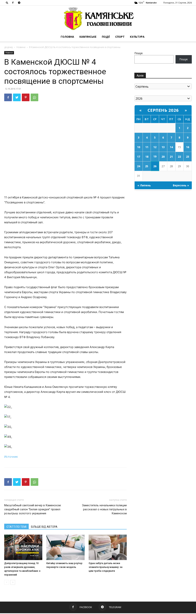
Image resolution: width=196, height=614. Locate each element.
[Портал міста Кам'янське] (98, 19)
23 (187, 156)
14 (171, 147)
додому (8, 47)
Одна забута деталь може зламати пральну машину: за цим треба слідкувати (105, 567)
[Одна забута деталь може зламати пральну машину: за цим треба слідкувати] (108, 547)
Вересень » (181, 185)
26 (154, 166)
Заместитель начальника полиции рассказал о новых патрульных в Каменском (104, 509)
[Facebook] (13, 2)
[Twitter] (17, 97)
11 (146, 147)
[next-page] (12, 582)
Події (106, 36)
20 (163, 156)
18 (146, 156)
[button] (7, 2)
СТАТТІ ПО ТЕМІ (16, 526)
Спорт (120, 36)
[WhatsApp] (34, 97)
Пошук (138, 53)
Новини (20, 47)
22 (179, 156)
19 (154, 156)
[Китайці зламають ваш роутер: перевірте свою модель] (65, 547)
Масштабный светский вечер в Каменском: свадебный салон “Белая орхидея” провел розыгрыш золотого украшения (32, 509)
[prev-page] (6, 582)
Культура (137, 36)
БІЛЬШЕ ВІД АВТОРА (44, 526)
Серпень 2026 (163, 110)
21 (171, 156)
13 (163, 147)
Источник (11, 456)
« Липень (144, 185)
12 (154, 147)
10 (138, 147)
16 (187, 147)
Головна (67, 36)
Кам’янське (87, 36)
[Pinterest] (25, 97)
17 (138, 156)
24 (138, 166)
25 (146, 166)
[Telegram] (19, 2)
